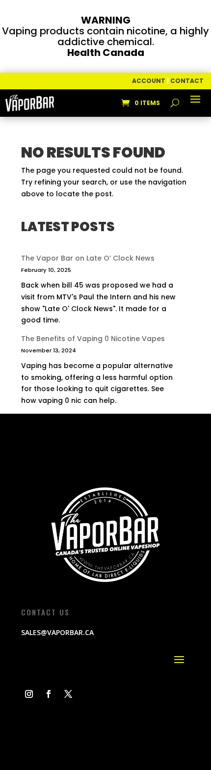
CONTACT (187, 81)
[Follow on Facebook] (48, 694)
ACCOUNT (148, 81)
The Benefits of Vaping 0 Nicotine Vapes (93, 339)
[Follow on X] (68, 694)
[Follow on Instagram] (29, 694)
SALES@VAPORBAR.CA (57, 632)
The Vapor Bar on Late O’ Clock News (88, 258)
